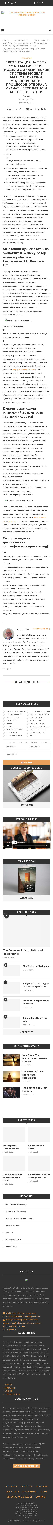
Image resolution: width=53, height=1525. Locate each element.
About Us (27, 1486)
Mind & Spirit (11, 721)
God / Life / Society (38, 730)
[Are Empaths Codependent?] (14, 1134)
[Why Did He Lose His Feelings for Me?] (39, 1163)
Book (44, 1492)
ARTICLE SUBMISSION (26, 1466)
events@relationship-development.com (22, 1319)
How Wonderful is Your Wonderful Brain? (12, 1177)
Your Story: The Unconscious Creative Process (34, 1058)
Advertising (29, 1492)
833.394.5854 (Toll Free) (15, 1326)
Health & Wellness (14, 715)
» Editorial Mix (9, 1388)
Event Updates (40, 743)
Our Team (42, 1486)
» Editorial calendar (11, 1394)
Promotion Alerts (21, 743)
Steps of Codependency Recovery (36, 1002)
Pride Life (34, 736)
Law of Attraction (14, 736)
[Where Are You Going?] (39, 1134)
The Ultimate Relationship (16, 1204)
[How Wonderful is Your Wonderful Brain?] (14, 1163)
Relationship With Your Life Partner (19, 1218)
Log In (39, 3)
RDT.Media (11, 1486)
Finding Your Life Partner (15, 1211)
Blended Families (37, 721)
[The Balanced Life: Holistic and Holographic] (26, 931)
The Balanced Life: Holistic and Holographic (23, 952)
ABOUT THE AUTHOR (41, 629)
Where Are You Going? (36, 1147)
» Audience (7, 1391)
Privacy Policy (22, 1507)
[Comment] (20, 109)
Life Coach (12, 1492)
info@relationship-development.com (21, 1313)
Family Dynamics (37, 718)
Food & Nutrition (13, 718)
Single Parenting (37, 724)
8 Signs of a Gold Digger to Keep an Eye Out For (36, 985)
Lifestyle (10, 727)
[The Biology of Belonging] (11, 970)
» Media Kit (7, 1385)
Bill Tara (26, 96)
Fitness (9, 724)
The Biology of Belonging (36, 966)
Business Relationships (40, 727)
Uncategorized (21, 40)
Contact (41, 1497)
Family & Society (12, 1225)
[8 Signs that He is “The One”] (11, 1022)
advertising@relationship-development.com (23, 1323)
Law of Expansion (37, 733)
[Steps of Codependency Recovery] (11, 1005)
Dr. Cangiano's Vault (26, 1046)
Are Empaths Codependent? (11, 1147)
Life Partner (11, 733)
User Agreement (32, 1505)
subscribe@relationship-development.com (23, 1316)
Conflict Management (39, 715)
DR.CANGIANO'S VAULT (19, 1497)
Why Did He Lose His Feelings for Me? (39, 1176)
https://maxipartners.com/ (24, 369)
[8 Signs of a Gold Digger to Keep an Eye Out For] (11, 988)
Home (5, 40)
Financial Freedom (14, 730)
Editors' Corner (11, 1246)
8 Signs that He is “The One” (35, 1019)
